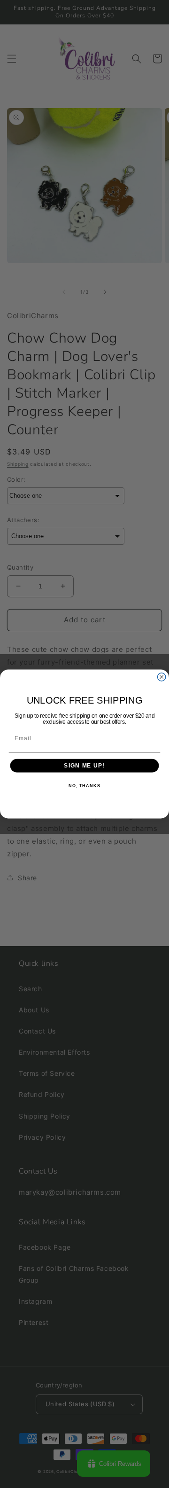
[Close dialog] (162, 677)
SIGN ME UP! (84, 765)
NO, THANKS (84, 786)
